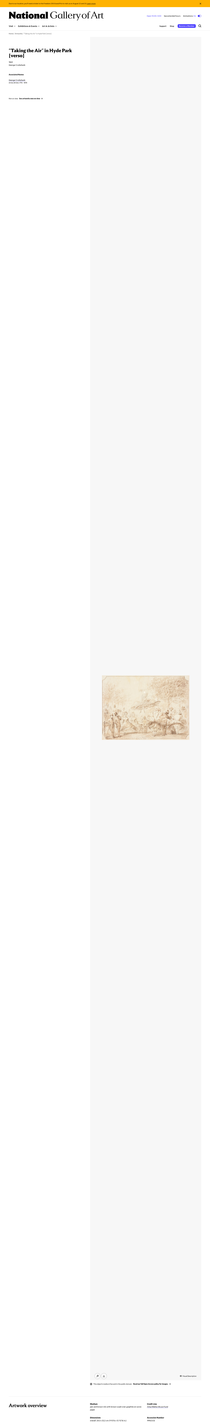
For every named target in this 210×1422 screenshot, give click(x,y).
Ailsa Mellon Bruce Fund (157, 1406)
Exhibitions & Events (27, 26)
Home (11, 33)
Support (162, 26)
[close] (200, 3)
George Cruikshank (17, 80)
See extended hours (172, 16)
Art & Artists (48, 26)
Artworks (18, 33)
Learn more (91, 3)
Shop (172, 26)
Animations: (189, 16)
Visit (11, 26)
